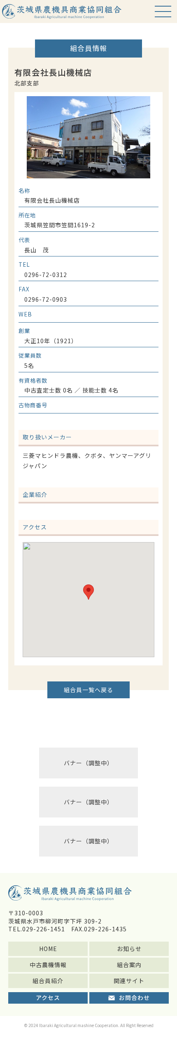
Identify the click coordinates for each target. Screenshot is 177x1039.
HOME (48, 948)
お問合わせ (134, 997)
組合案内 (129, 964)
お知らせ (129, 948)
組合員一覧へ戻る (88, 690)
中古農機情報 (48, 964)
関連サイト (129, 981)
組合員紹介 (48, 981)
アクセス (48, 997)
